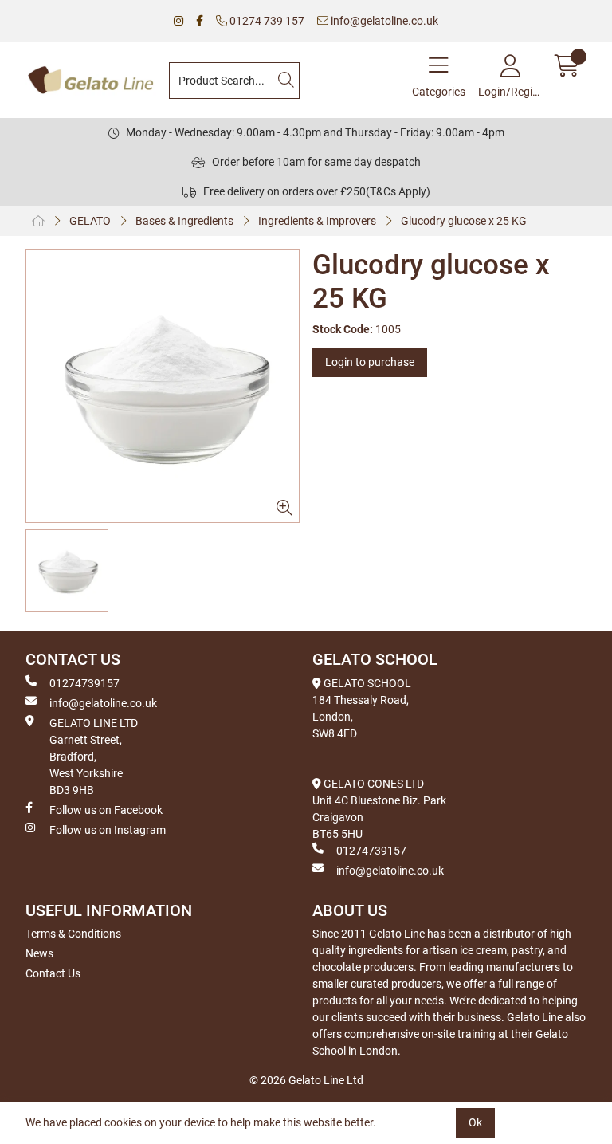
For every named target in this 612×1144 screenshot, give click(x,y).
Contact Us (53, 973)
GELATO (90, 220)
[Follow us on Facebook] (200, 21)
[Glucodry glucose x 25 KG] (163, 386)
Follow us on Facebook (106, 810)
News (39, 953)
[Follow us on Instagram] (178, 21)
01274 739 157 (265, 20)
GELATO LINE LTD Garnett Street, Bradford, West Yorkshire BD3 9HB (93, 756)
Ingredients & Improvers (317, 220)
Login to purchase (369, 362)
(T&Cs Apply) (398, 191)
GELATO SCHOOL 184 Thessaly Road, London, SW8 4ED (361, 708)
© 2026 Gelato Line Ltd (306, 1080)
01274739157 (84, 683)
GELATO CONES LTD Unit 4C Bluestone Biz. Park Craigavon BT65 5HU (379, 808)
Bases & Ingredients (184, 220)
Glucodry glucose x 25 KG (464, 220)
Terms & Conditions (73, 933)
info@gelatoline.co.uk (383, 20)
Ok (475, 1122)
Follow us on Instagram (107, 830)
